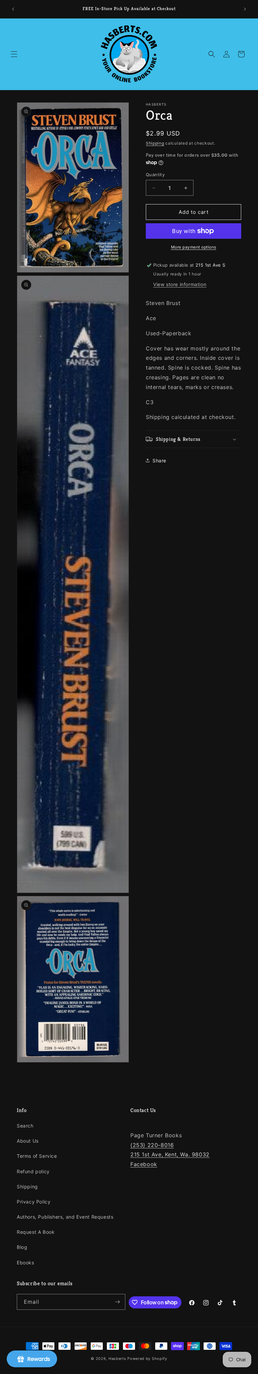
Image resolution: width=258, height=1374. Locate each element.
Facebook (143, 1164)
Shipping (155, 143)
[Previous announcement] (13, 9)
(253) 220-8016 (152, 1145)
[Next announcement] (245, 9)
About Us (28, 1141)
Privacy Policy (33, 1202)
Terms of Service (37, 1156)
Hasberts (117, 1358)
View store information (179, 284)
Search (25, 1126)
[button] (14, 54)
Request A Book (35, 1232)
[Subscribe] (117, 1302)
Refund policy (33, 1171)
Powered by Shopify (147, 1358)
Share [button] (159, 460)
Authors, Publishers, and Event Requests (65, 1217)
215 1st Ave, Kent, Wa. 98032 (170, 1154)
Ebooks (25, 1262)
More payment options (193, 247)
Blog (22, 1247)
